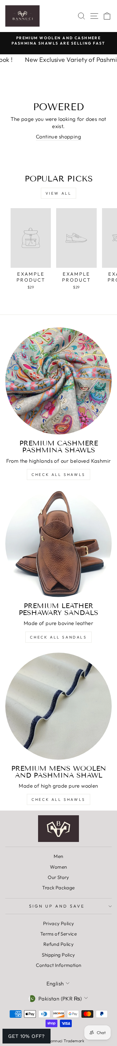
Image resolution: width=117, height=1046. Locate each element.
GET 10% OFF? (26, 1036)
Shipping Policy (58, 955)
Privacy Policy (58, 923)
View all (59, 193)
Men (58, 856)
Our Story (58, 877)
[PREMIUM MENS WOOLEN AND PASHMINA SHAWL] (58, 706)
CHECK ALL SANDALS (58, 637)
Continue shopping (58, 136)
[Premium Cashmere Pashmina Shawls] (58, 380)
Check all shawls (58, 799)
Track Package (58, 888)
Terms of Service (58, 934)
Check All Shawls (58, 474)
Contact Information (58, 965)
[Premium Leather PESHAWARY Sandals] (58, 543)
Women (58, 867)
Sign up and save (57, 906)
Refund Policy (58, 944)
